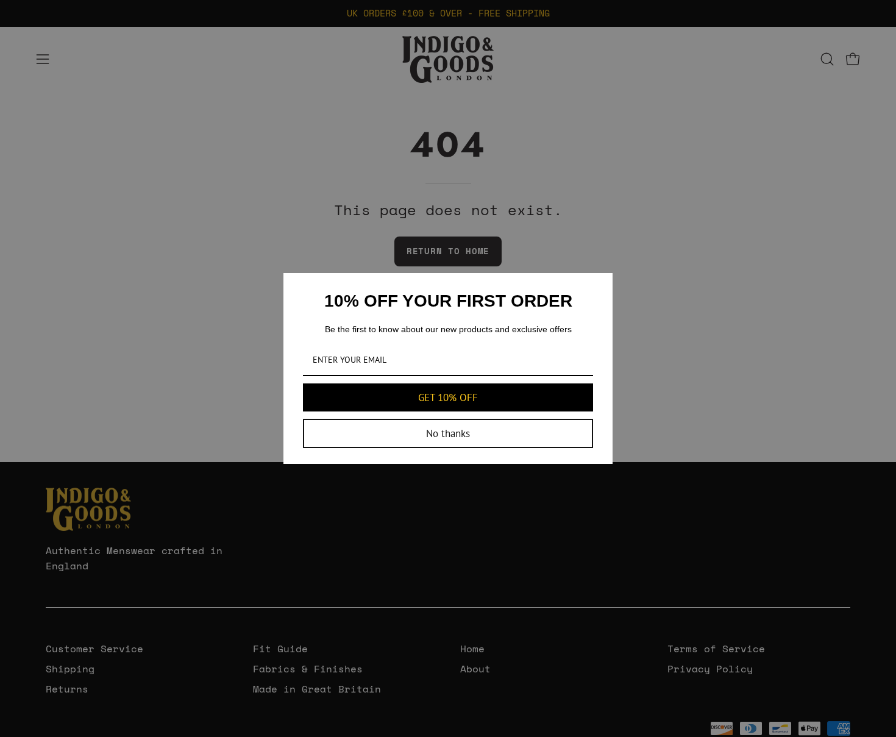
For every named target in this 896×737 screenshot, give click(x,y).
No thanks (448, 433)
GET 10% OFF (448, 397)
